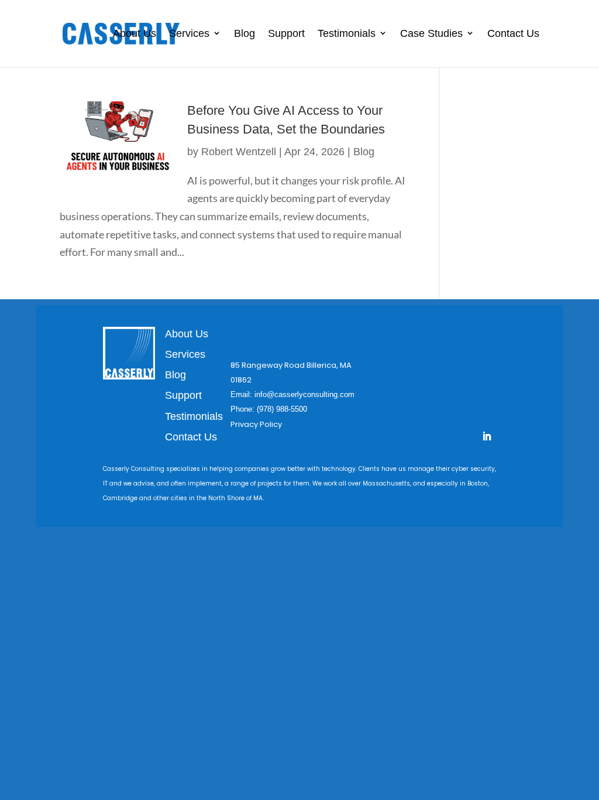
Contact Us (513, 33)
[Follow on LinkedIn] (486, 436)
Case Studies (431, 33)
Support (286, 33)
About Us (134, 33)
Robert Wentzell (238, 152)
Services (189, 33)
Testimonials (347, 33)
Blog (244, 33)
